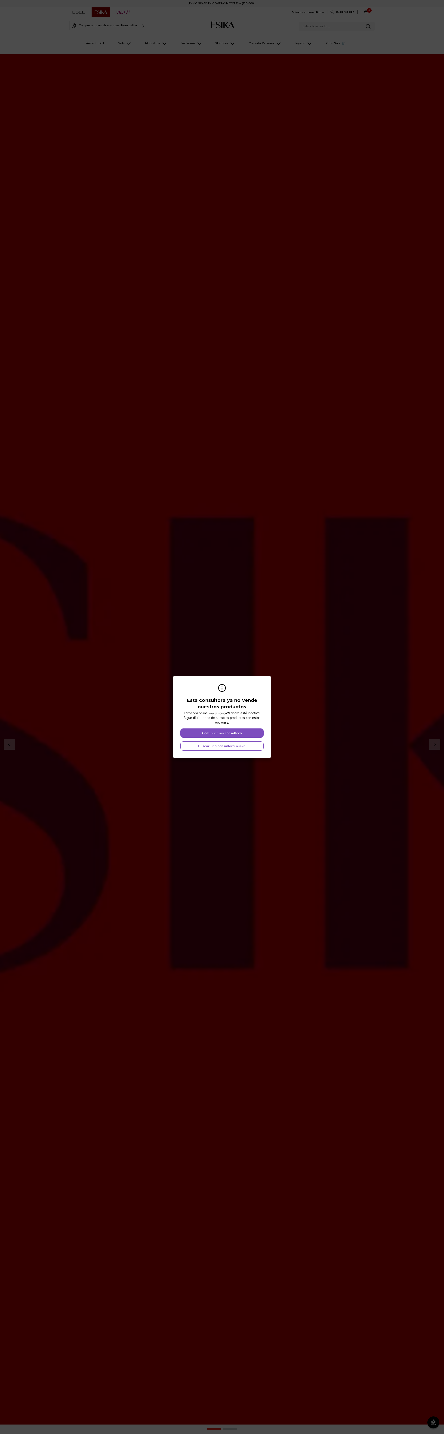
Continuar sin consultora (222, 733)
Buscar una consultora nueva (222, 746)
